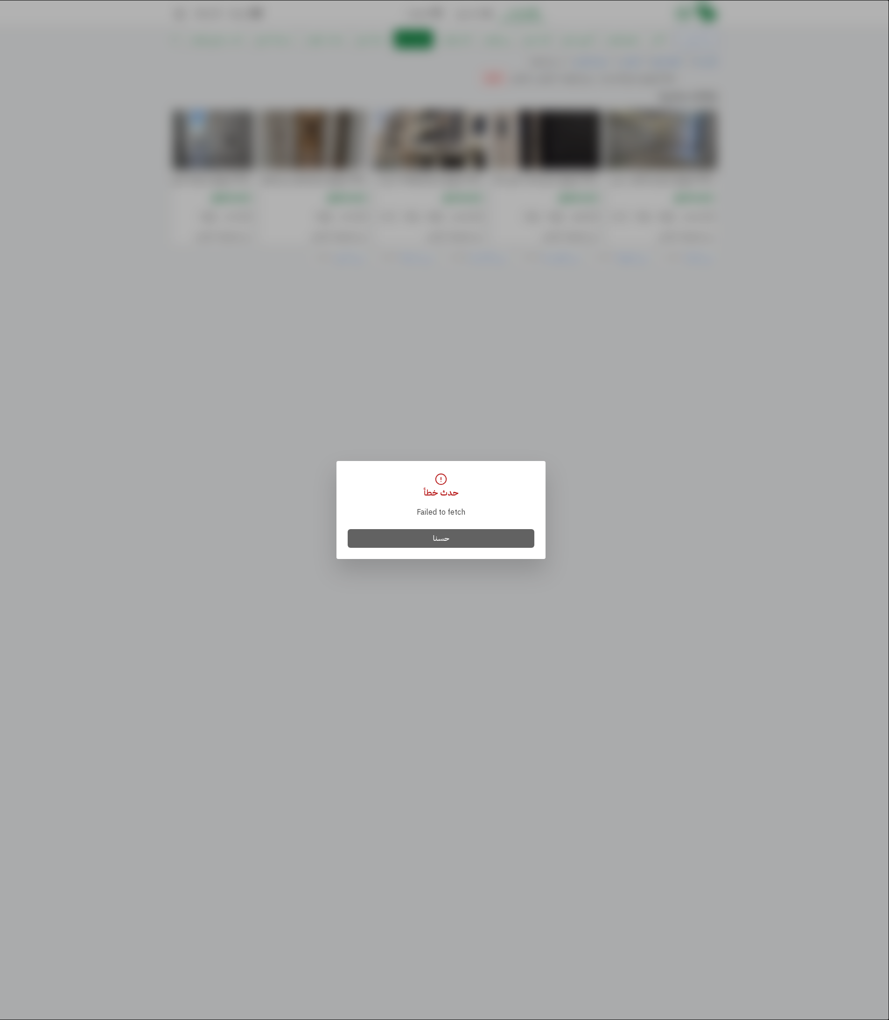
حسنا (441, 538)
